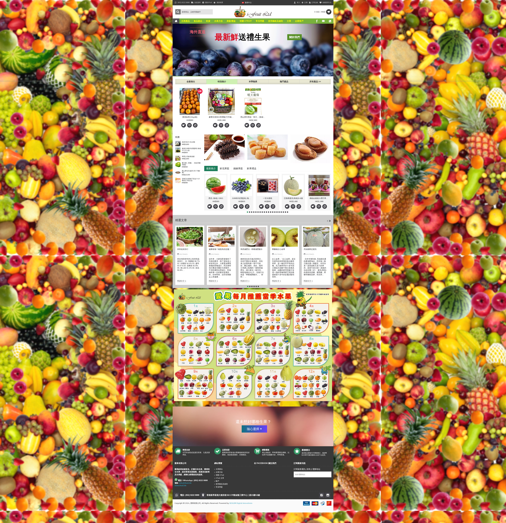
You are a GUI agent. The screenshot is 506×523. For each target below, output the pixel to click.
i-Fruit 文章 (220, 478)
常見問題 (219, 487)
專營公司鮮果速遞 (188, 156)
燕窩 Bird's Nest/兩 (188, 142)
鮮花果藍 (224, 168)
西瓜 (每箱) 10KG (216, 198)
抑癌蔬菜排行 (182, 249)
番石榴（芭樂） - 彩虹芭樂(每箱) (191, 164)
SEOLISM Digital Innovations (240, 503)
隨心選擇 (253, 429)
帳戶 (217, 481)
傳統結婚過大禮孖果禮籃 (320, 198)
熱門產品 (284, 81)
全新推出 (191, 81)
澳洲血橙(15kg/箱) (189, 117)
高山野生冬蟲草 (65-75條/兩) (191, 171)
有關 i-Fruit (220, 475)
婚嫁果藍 (238, 168)
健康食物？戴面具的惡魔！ (220, 249)
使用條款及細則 (222, 484)
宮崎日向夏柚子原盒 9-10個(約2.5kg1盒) (191, 179)
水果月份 (219, 472)
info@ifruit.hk (185, 483)
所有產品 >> (315, 81)
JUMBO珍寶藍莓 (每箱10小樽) (242, 198)
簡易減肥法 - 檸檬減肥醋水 (251, 249)
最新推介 (211, 168)
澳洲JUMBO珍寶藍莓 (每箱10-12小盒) (191, 149)
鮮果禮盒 (251, 168)
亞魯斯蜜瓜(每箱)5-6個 (293, 198)
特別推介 (222, 81)
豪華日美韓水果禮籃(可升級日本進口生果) (222, 117)
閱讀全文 (181, 281)
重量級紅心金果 (278, 249)
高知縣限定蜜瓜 (310, 249)
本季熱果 (253, 81)
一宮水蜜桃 (267, 198)
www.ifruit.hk (180, 485)
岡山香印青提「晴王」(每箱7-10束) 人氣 (253, 117)
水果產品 (219, 469)
